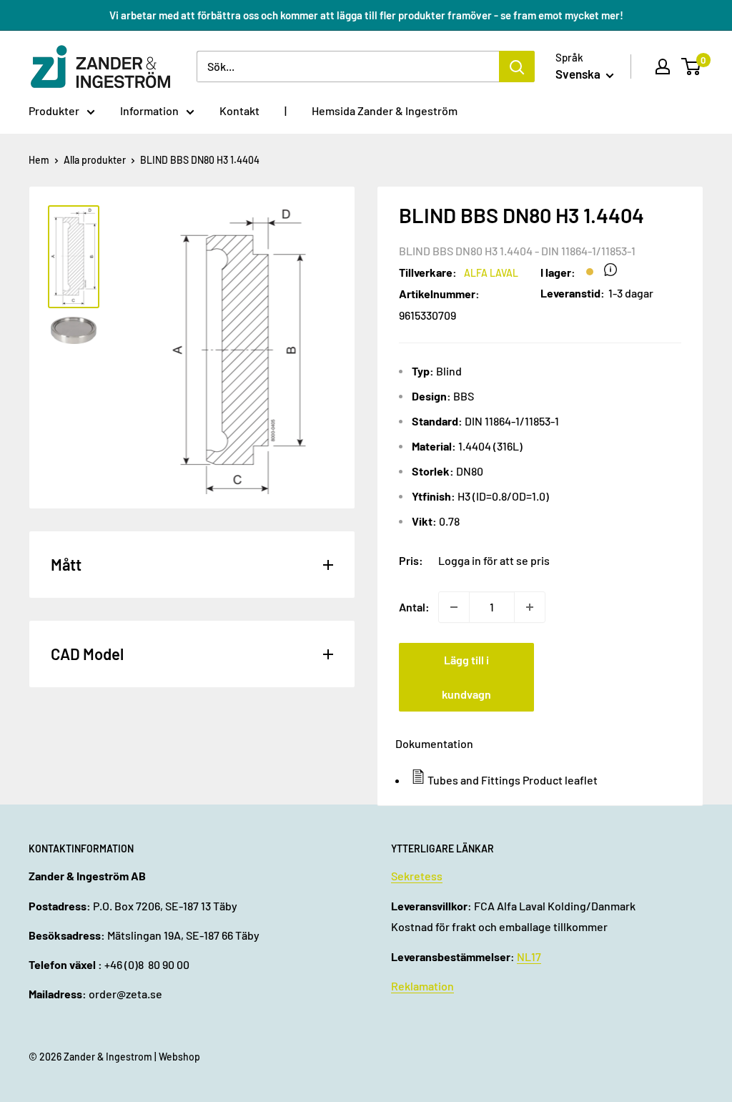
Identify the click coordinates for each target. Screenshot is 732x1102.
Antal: (414, 607)
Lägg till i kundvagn (466, 677)
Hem (39, 160)
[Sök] (517, 66)
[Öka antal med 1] (530, 607)
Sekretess (416, 875)
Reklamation (422, 986)
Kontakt (239, 110)
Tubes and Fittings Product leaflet (512, 780)
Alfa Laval (491, 273)
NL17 (529, 956)
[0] (692, 66)
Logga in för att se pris (494, 560)
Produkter (54, 110)
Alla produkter (95, 160)
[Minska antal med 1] (454, 607)
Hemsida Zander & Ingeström (385, 110)
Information (149, 110)
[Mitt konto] (663, 66)
